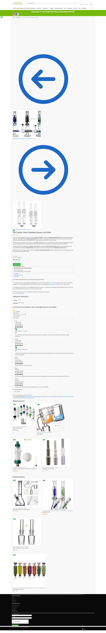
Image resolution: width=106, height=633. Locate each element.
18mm (47, 396)
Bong (55, 396)
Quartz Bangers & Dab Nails (47, 432)
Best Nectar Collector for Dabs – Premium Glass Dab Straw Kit (24, 468)
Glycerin (21, 397)
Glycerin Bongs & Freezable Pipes (31, 396)
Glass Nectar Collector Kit (18, 428)
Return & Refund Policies (16, 605)
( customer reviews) (17, 257)
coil (67, 396)
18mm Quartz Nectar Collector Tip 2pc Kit (20, 548)
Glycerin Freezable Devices (18, 293)
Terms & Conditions (15, 606)
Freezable (15, 397)
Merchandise (14, 600)
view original (24, 331)
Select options (24, 432)
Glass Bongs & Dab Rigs (22, 508)
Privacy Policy (14, 608)
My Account (82, 4)
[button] (91, 8)
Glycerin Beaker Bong (46, 512)
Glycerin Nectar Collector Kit (18, 589)
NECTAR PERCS (17, 627)
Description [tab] (16, 273)
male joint (33, 397)
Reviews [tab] (16, 276)
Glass (18, 397)
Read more (82, 594)
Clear (19, 260)
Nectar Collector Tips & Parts (48, 467)
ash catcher (51, 396)
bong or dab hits (52, 282)
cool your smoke (53, 284)
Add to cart (16, 264)
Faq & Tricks (14, 609)
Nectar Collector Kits (17, 426)
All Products (18, 17)
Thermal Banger (40, 433)
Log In (30, 395)
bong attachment (59, 396)
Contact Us (14, 599)
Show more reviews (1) (17, 389)
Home (14, 17)
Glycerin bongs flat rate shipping (66, 510)
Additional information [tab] (18, 275)
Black (19, 299)
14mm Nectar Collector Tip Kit (48, 468)
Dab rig (69, 396)
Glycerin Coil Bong (26, 397)
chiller (64, 396)
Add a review (15, 313)
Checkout (91, 4)
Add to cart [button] (27, 473)
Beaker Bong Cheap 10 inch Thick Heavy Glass (21, 509)
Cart (86, 4)
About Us (13, 597)
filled (72, 396)
